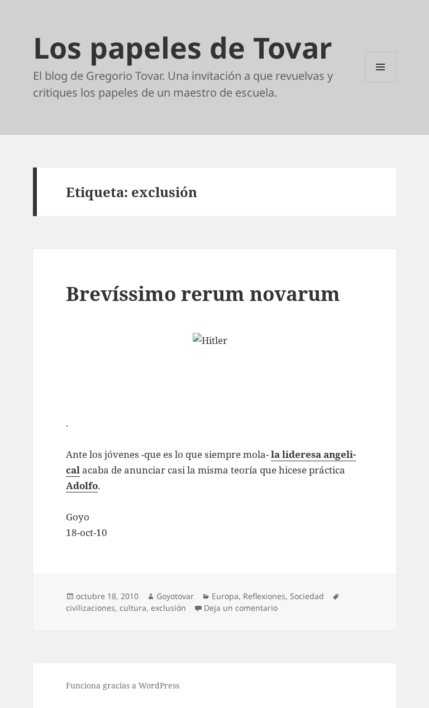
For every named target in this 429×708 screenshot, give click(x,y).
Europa (225, 596)
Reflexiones (264, 596)
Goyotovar (175, 596)
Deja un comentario (241, 607)
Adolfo (82, 485)
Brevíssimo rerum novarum (203, 293)
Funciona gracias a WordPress (122, 685)
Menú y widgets (380, 82)
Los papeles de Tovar (182, 47)
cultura (133, 607)
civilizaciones (90, 607)
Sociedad (307, 596)
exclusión (168, 607)
